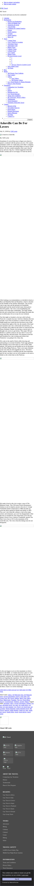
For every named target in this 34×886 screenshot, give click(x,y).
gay (32, 703)
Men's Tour (23, 698)
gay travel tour (25, 707)
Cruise (5, 835)
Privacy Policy (7, 865)
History (5, 780)
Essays (18, 696)
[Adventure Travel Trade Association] (20, 753)
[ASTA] (8, 760)
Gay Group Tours (8, 814)
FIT (28, 696)
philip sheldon (14, 710)
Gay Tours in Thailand (9, 806)
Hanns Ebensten (10, 708)
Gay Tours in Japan (8, 803)
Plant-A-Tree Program (9, 785)
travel (16, 712)
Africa (10, 695)
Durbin (28, 703)
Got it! (17, 879)
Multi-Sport (6, 700)
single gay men (23, 710)
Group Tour (3, 698)
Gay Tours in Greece (9, 800)
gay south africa (23, 705)
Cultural (5, 832)
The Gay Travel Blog (23, 700)
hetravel (7, 710)
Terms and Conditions (9, 862)
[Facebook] (4, 767)
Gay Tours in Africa (8, 795)
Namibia (13, 700)
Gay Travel (17, 707)
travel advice (23, 712)
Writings (16, 702)
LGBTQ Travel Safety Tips (11, 850)
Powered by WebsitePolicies (10, 882)
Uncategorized (9, 702)
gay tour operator (8, 707)
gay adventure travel (6, 705)
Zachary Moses (24, 702)
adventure (6, 703)
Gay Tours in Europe (9, 811)
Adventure (6, 824)
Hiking (17, 698)
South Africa (10, 712)
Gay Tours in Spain (8, 809)
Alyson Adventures (9, 696)
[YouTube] (8, 767)
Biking (5, 826)
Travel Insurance (8, 868)
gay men (15, 705)
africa (12, 703)
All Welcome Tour (17, 695)
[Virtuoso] (8, 753)
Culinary (5, 829)
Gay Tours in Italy (8, 797)
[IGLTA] (8, 746)
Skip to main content (10, 4)
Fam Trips (23, 696)
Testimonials (6, 782)
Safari (4, 840)
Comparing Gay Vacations (10, 777)
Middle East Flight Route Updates (13, 853)
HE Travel (11, 698)
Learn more (24, 875)
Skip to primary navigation (12, 2)
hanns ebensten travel (22, 708)
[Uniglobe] (20, 746)
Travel (2, 702)
